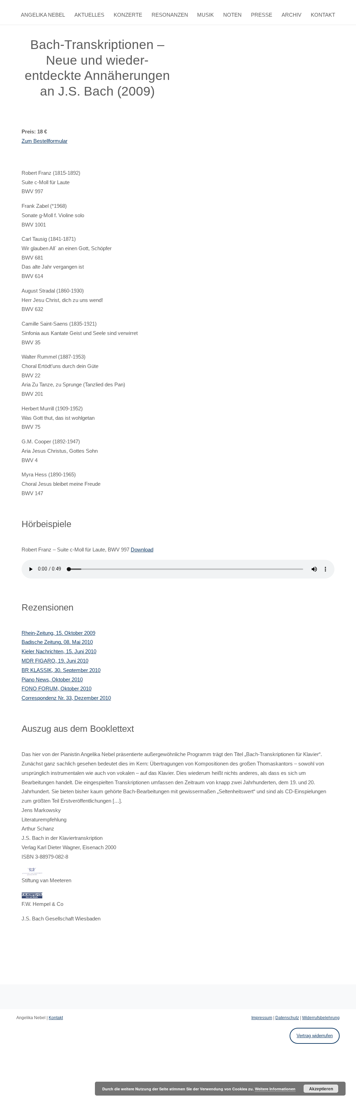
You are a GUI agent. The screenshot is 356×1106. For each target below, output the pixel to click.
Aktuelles (89, 15)
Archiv (291, 15)
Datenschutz (287, 1017)
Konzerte (128, 15)
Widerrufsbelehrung (321, 1017)
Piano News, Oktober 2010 (52, 679)
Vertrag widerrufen (315, 1035)
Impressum (261, 1017)
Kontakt (323, 15)
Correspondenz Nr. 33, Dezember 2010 (66, 698)
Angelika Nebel (43, 15)
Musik (205, 15)
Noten (232, 15)
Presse (261, 15)
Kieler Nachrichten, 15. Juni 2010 (59, 651)
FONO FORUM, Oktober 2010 (56, 688)
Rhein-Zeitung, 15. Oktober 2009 (58, 633)
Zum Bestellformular (44, 141)
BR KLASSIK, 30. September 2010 (61, 670)
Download (142, 549)
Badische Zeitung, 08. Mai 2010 (57, 642)
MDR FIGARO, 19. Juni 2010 (55, 661)
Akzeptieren (321, 1088)
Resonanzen (170, 15)
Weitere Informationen (275, 1088)
